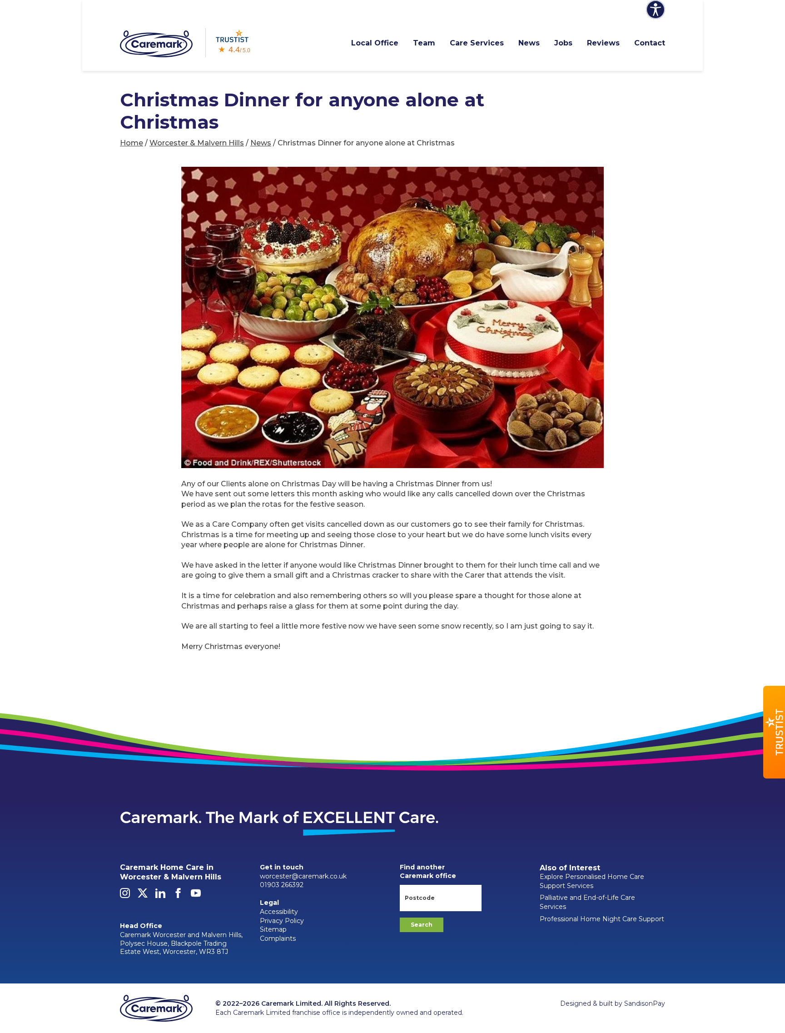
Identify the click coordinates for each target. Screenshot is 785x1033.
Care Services (477, 43)
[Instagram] (125, 896)
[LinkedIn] (160, 896)
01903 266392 (281, 885)
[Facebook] (178, 896)
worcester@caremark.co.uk (303, 876)
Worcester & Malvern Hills (196, 143)
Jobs (563, 43)
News (529, 43)
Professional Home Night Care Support (602, 919)
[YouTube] (196, 896)
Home (131, 143)
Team (424, 43)
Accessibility (279, 912)
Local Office (374, 43)
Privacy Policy (282, 921)
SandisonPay (644, 1003)
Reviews (603, 43)
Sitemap (273, 929)
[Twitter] (143, 896)
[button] (774, 732)
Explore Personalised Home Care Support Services (592, 881)
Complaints (278, 938)
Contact (649, 43)
